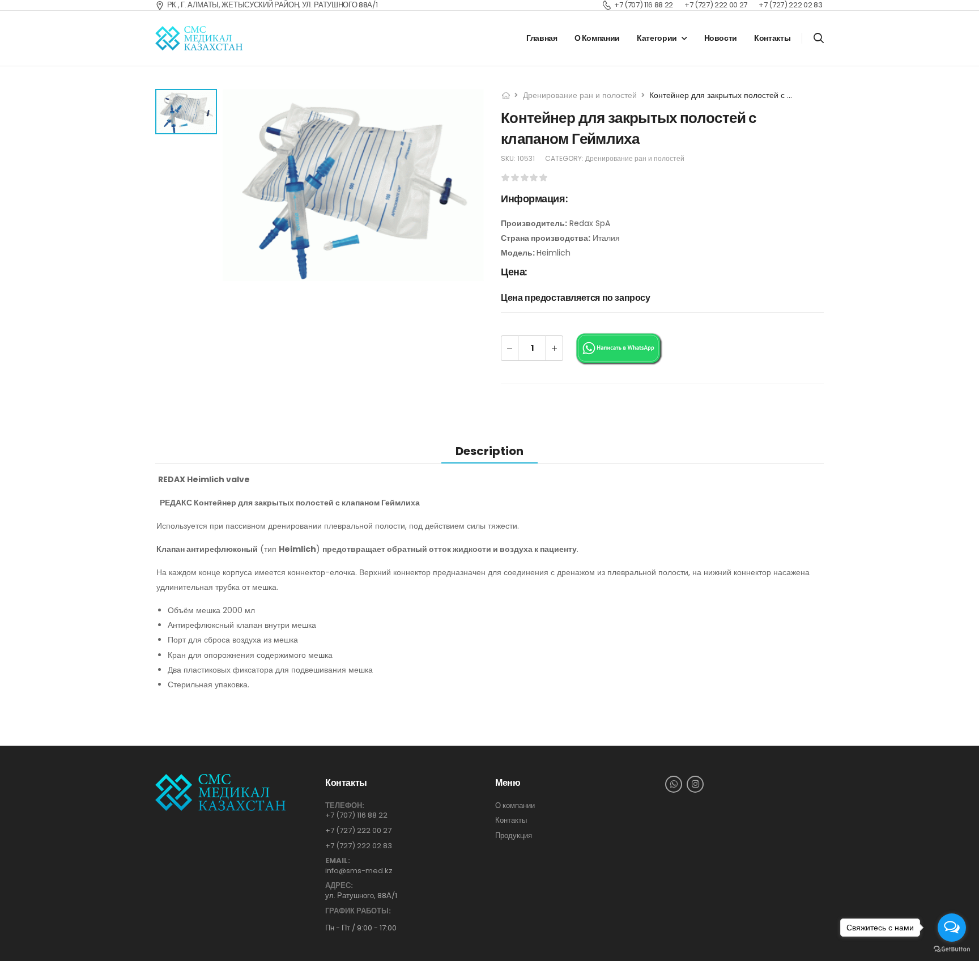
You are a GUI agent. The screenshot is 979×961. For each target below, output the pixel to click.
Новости (721, 38)
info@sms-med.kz (359, 870)
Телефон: (344, 805)
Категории (657, 38)
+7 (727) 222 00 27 (358, 830)
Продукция (513, 835)
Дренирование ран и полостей (580, 95)
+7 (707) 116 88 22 (356, 815)
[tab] (489, 451)
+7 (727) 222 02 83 (358, 845)
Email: (337, 860)
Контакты (772, 38)
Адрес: (339, 885)
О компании (597, 38)
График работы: (358, 911)
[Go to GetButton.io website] (952, 949)
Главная (541, 38)
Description (489, 451)
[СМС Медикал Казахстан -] (198, 38)
